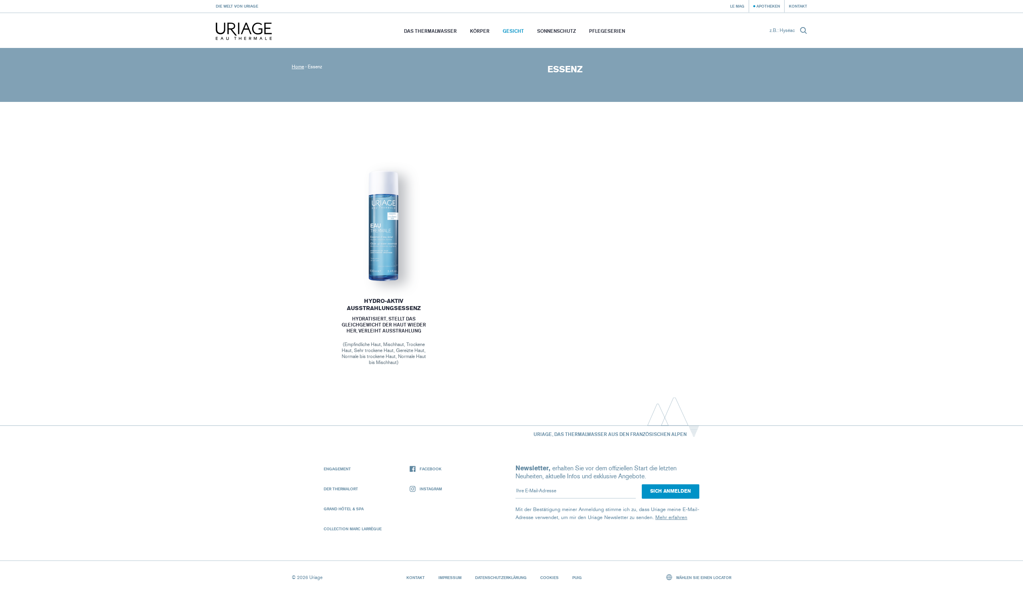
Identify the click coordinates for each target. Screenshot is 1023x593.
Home (298, 67)
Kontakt (798, 6)
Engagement (337, 468)
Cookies (549, 577)
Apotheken (768, 6)
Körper (480, 31)
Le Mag (737, 6)
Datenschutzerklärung (501, 577)
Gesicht (513, 31)
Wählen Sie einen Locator (703, 577)
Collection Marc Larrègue (353, 528)
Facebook (431, 468)
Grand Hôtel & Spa (344, 508)
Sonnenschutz (556, 31)
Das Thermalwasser (430, 31)
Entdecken (383, 266)
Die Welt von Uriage (237, 6)
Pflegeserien (607, 31)
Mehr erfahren (671, 517)
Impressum (450, 577)
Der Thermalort (341, 488)
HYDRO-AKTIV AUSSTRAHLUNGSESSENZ (383, 305)
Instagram (431, 488)
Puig (577, 577)
